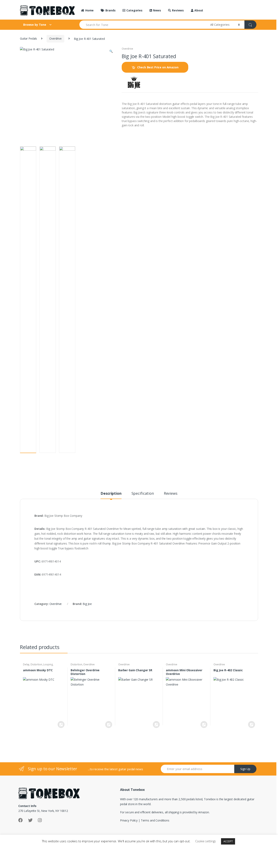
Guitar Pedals (28, 38)
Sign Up (245, 769)
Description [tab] (111, 493)
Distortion (36, 664)
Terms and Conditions (155, 820)
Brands (110, 10)
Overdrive (55, 38)
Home (89, 10)
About (198, 10)
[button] (111, 51)
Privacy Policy (129, 820)
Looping (48, 664)
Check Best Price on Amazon (157, 67)
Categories (134, 10)
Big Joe (87, 604)
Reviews (178, 10)
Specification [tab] (142, 493)
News (157, 10)
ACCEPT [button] (228, 841)
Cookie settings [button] (205, 841)
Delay (26, 664)
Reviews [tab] (170, 493)
